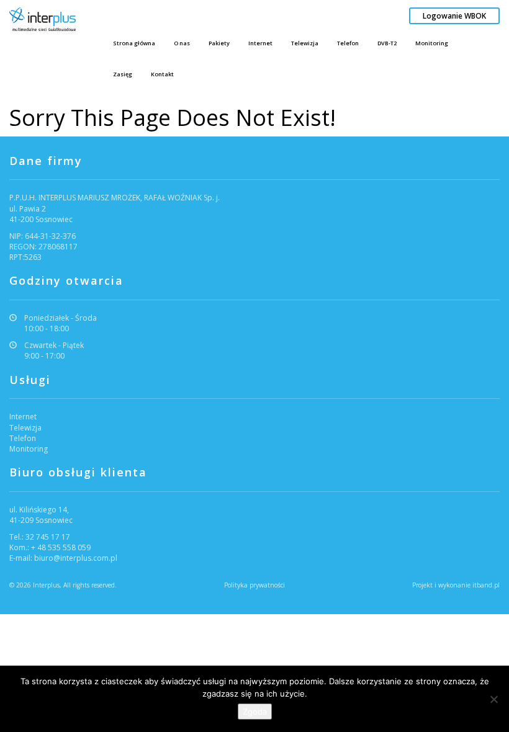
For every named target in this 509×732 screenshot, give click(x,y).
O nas (182, 43)
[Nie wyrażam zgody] (493, 699)
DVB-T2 (387, 43)
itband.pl (486, 585)
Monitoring (431, 43)
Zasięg (122, 74)
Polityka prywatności (254, 585)
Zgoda (255, 711)
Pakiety (219, 43)
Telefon (348, 43)
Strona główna (134, 43)
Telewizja (304, 43)
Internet (260, 43)
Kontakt (162, 74)
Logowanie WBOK (454, 16)
